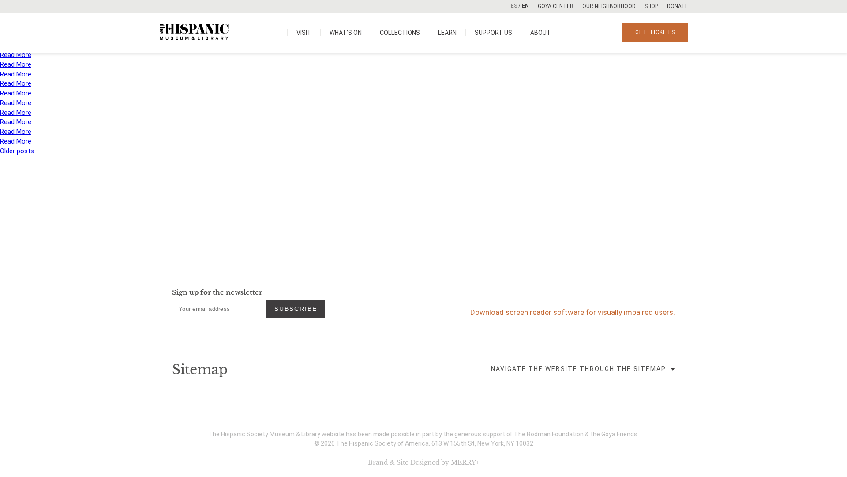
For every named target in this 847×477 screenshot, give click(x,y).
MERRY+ (465, 462)
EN (525, 6)
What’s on (346, 32)
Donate (677, 6)
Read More (15, 55)
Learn (447, 32)
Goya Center (555, 6)
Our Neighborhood (609, 6)
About (540, 32)
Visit (303, 32)
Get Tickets (655, 32)
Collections (400, 32)
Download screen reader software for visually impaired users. (572, 312)
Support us (493, 32)
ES (514, 6)
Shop (651, 6)
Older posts (17, 151)
